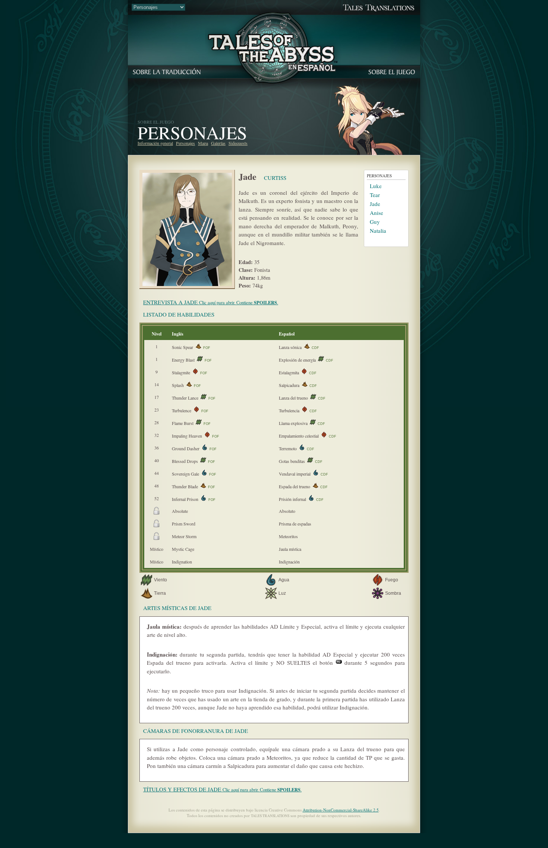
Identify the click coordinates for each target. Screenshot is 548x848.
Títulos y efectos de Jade (222, 789)
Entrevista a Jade (210, 302)
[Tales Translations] (274, 12)
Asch (376, 239)
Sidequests (238, 143)
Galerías (218, 143)
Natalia (378, 230)
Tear (375, 194)
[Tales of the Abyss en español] (274, 76)
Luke (376, 186)
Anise (376, 212)
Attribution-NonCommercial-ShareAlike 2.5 (341, 810)
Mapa (203, 143)
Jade (375, 203)
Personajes (185, 143)
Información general (155, 143)
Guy (375, 221)
